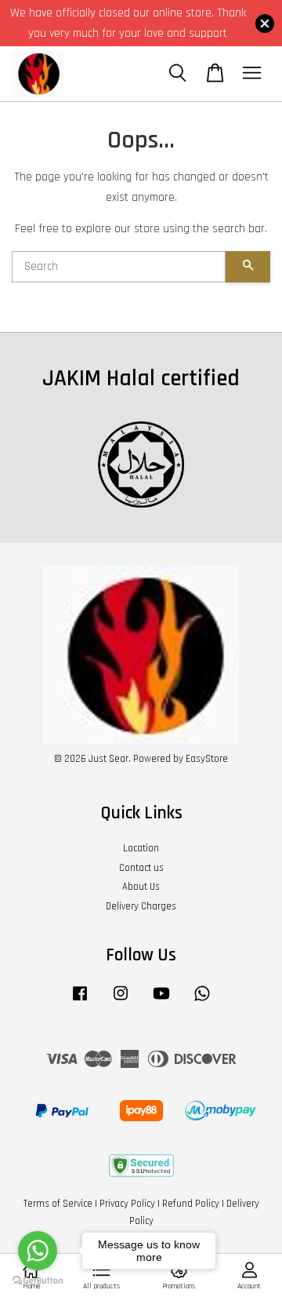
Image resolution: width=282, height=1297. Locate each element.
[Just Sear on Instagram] (121, 1001)
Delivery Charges (141, 906)
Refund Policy (190, 1203)
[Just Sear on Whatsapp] (202, 1001)
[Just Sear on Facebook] (80, 1001)
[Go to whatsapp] (37, 1250)
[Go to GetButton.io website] (38, 1281)
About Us (141, 886)
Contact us (141, 868)
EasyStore (207, 758)
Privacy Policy (127, 1203)
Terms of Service (58, 1203)
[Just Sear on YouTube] (161, 1001)
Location (141, 848)
